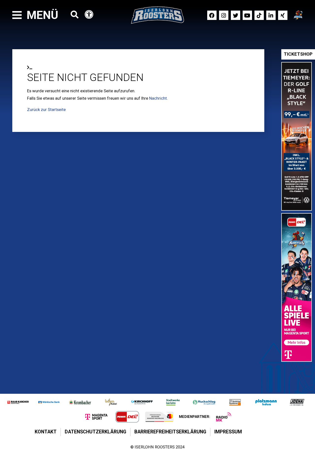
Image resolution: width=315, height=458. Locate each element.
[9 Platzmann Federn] (266, 402)
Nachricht (158, 98)
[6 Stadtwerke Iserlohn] (173, 402)
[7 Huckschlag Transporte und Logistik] (204, 402)
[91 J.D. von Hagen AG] (297, 402)
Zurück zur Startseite (46, 109)
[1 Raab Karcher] (18, 402)
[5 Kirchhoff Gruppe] (142, 402)
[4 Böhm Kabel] (111, 402)
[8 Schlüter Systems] (235, 402)
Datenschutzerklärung (95, 432)
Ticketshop (298, 54)
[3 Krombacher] (80, 402)
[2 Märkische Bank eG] (49, 402)
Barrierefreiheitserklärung (170, 432)
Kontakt (46, 432)
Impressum (228, 432)
